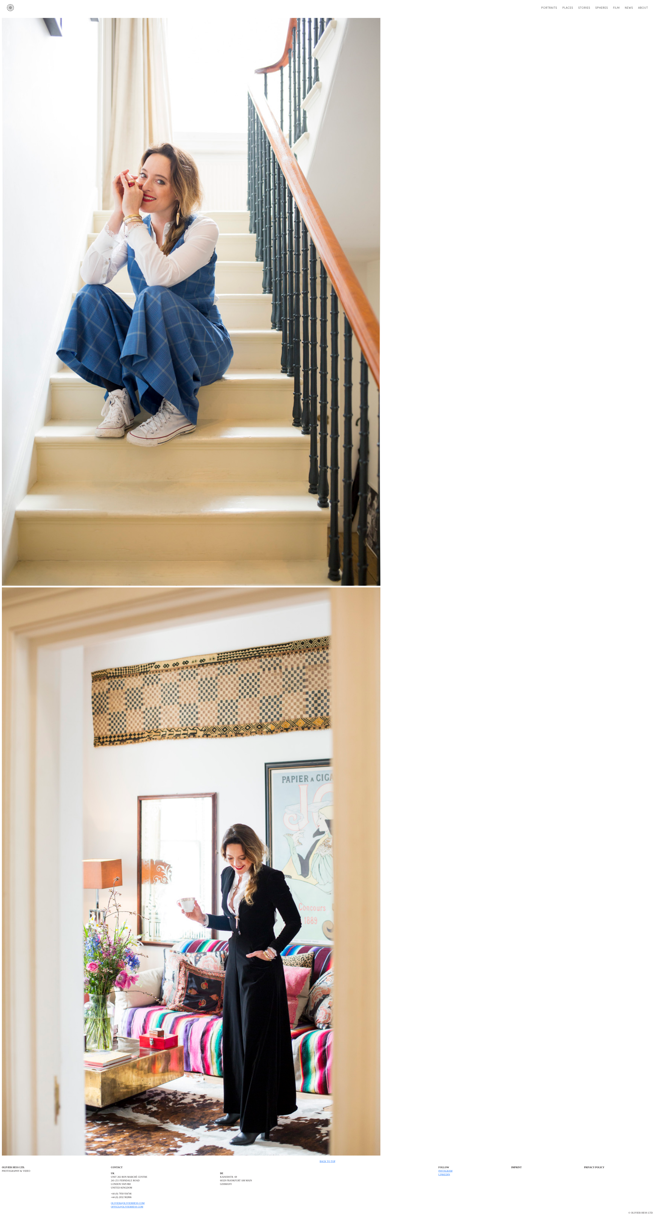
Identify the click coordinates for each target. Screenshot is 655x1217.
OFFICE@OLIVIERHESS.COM (127, 1207)
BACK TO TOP (327, 1161)
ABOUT (643, 7)
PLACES (567, 7)
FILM (616, 7)
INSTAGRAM (445, 1171)
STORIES (584, 7)
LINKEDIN (444, 1174)
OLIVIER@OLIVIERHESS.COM (127, 1203)
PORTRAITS (549, 7)
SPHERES (601, 7)
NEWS (629, 7)
